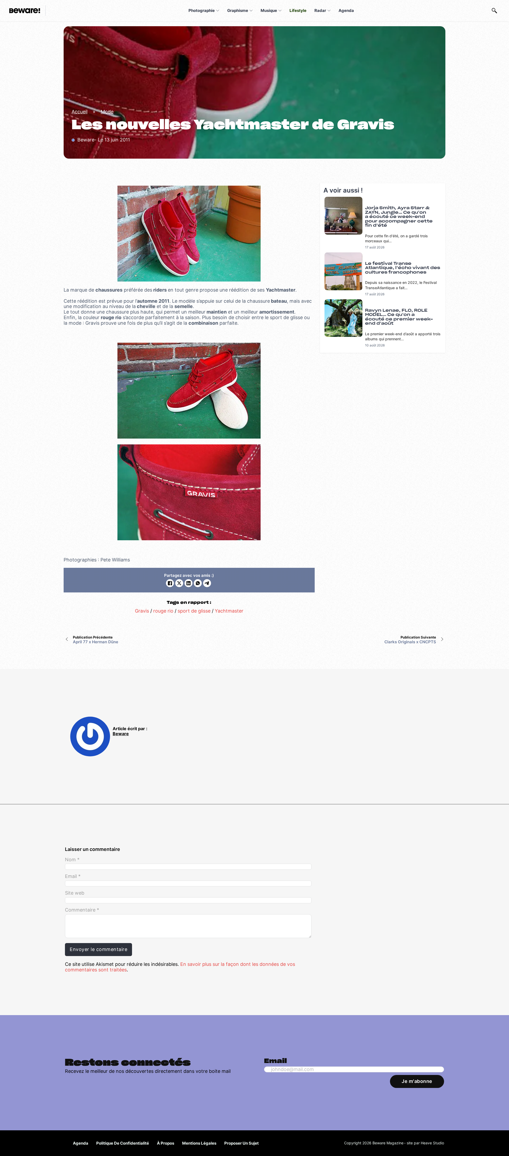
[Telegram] (207, 583)
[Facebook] (170, 583)
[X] (179, 583)
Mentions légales (199, 1143)
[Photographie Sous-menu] (217, 10)
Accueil (79, 111)
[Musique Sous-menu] (280, 10)
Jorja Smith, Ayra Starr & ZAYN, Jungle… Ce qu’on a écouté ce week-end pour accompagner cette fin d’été (399, 216)
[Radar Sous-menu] (329, 10)
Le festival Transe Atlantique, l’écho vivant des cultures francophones (402, 268)
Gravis (142, 611)
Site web (74, 893)
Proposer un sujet (241, 1143)
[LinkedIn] (188, 583)
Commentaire (82, 910)
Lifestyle (297, 10)
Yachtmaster (229, 611)
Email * (73, 876)
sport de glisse (194, 611)
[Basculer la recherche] (494, 10)
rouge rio (163, 611)
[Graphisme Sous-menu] (251, 10)
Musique (269, 10)
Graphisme (237, 10)
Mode (107, 111)
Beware (121, 733)
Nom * (72, 859)
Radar (320, 10)
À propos (165, 1143)
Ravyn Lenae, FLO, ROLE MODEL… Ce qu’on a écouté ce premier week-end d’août (399, 317)
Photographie (201, 10)
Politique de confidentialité (122, 1143)
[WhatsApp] (198, 583)
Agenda (346, 10)
